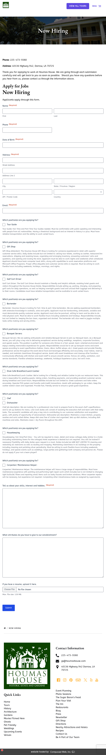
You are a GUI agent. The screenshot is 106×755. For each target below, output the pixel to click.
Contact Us (61, 734)
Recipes (60, 730)
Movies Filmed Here (14, 718)
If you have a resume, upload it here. (19, 584)
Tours (7, 705)
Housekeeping (13, 433)
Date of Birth (12, 139)
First (4, 116)
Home (7, 701)
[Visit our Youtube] (96, 680)
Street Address (8, 165)
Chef (9, 398)
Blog (58, 710)
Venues (7, 735)
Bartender (11, 304)
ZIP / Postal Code (9, 197)
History (7, 708)
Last (55, 116)
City (4, 186)
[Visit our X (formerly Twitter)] (85, 680)
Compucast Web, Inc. (60, 751)
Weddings (9, 728)
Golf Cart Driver (14, 279)
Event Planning (63, 690)
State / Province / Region (64, 186)
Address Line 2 (8, 176)
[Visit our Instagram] (64, 680)
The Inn (59, 704)
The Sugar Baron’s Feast (68, 697)
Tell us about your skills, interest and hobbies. (28, 485)
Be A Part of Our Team (68, 737)
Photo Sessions (63, 694)
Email (9, 205)
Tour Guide (12, 224)
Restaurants (62, 707)
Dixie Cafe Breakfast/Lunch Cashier (23, 371)
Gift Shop (11, 247)
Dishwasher (12, 403)
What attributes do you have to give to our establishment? (29, 535)
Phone (9, 124)
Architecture (10, 711)
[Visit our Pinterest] (71, 680)
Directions (61, 724)
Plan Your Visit (63, 700)
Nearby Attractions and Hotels (72, 727)
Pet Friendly (10, 725)
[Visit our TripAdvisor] (78, 680)
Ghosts (7, 721)
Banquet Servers (14, 333)
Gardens (8, 715)
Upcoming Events (13, 731)
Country (57, 197)
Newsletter (61, 717)
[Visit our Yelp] (91, 680)
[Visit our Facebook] (58, 680)
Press (58, 714)
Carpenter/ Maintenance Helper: (22, 465)
